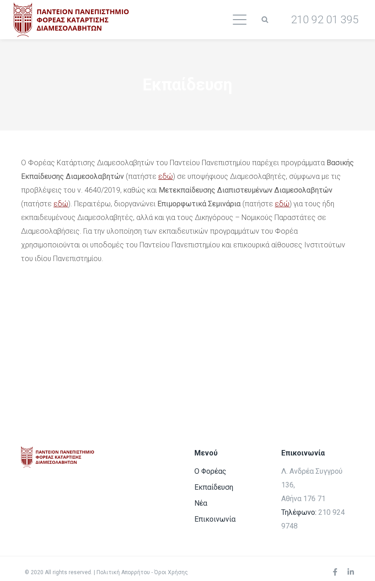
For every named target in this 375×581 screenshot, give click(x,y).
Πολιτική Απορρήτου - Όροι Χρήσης (142, 572)
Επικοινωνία (215, 519)
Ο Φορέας (210, 471)
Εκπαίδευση (213, 487)
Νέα (200, 503)
